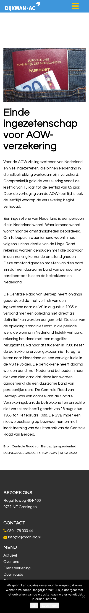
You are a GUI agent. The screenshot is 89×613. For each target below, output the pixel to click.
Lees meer (49, 605)
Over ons (11, 562)
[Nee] (83, 596)
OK (34, 605)
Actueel (10, 555)
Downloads (13, 575)
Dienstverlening (17, 568)
